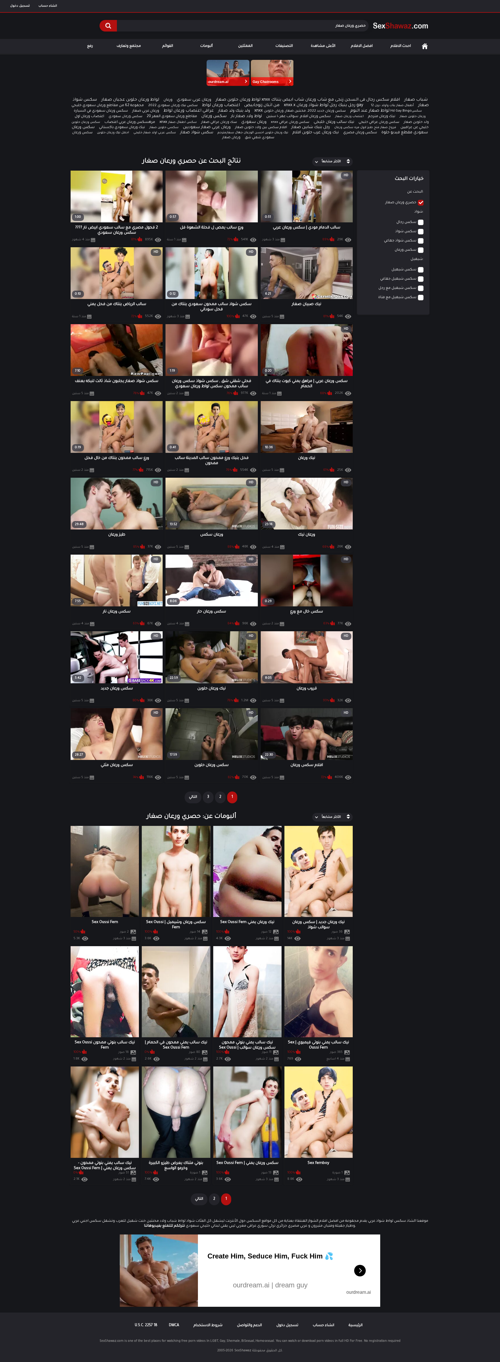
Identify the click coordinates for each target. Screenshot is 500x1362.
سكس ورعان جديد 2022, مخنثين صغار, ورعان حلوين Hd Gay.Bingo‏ (338, 111)
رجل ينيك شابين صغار (310, 127)
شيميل (417, 259)
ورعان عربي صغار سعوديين (207, 127)
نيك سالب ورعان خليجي (334, 122)
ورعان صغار (231, 138)
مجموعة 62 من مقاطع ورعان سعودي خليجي (107, 106)
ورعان (167, 100)
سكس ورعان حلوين (85, 122)
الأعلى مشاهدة (323, 46)
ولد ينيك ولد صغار (234, 111)
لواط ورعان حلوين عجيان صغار (130, 100)
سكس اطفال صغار (182, 122)
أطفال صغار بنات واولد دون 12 (392, 105)
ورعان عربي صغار (145, 111)
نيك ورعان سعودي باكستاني (122, 128)
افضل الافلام (362, 46)
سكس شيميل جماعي (398, 279)
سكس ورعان (214, 116)
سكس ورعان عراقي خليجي (379, 122)
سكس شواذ (405, 232)
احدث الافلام (401, 46)
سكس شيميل (403, 270)
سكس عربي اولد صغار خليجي (154, 132)
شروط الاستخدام (208, 1326)
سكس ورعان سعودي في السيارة (101, 111)
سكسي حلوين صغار (164, 127)
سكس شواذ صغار (196, 132)
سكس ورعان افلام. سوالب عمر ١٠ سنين (298, 117)
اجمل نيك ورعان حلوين (113, 132)
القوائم (167, 46)
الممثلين (245, 46)
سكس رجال (406, 222)
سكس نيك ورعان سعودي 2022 (173, 106)
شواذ (418, 212)
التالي (193, 797)
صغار (423, 105)
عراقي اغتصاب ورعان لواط (188, 111)
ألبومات (206, 46)
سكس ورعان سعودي (125, 117)
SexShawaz (242, 1350)
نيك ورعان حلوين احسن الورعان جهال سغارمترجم (253, 132)
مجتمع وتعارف (129, 46)
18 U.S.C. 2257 (146, 1326)
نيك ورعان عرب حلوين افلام (316, 132)
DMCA (174, 1326)
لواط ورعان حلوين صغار (238, 100)
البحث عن (415, 192)
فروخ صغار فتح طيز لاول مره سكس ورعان (365, 127)
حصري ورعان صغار (400, 203)
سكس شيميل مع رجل (397, 288)
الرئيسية (424, 46)
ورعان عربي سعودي (194, 100)
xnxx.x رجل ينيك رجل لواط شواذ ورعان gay (323, 105)
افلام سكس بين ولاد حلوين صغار (261, 128)
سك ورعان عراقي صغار (219, 122)
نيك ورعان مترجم (381, 117)
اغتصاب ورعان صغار (349, 116)
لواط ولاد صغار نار (246, 116)
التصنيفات (284, 46)
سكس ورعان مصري (360, 133)
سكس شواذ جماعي (400, 241)
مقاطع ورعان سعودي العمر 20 (172, 117)
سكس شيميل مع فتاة (397, 298)
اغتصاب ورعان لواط (221, 105)
